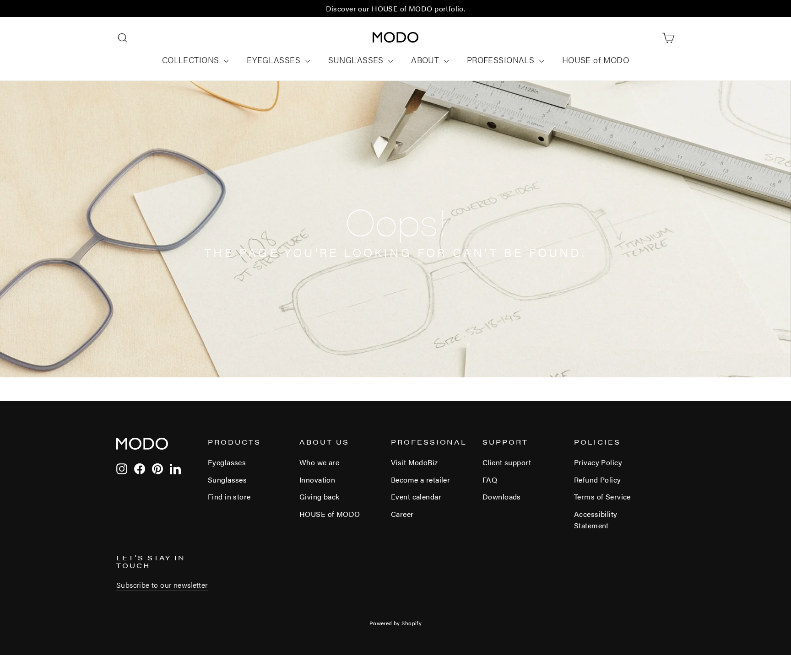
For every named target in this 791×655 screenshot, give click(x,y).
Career (402, 514)
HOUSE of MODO (595, 59)
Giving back (319, 496)
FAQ (489, 479)
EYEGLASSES (275, 59)
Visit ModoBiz (414, 462)
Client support (506, 462)
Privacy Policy (598, 462)
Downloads (501, 496)
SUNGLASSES (357, 59)
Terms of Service (602, 496)
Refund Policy (597, 479)
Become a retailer (420, 479)
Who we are (319, 462)
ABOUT (426, 59)
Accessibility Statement (596, 520)
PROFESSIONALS (502, 59)
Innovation (317, 479)
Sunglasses (227, 479)
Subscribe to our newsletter (162, 585)
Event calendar (416, 496)
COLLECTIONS (192, 59)
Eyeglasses (227, 462)
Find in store (229, 496)
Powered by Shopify (395, 623)
